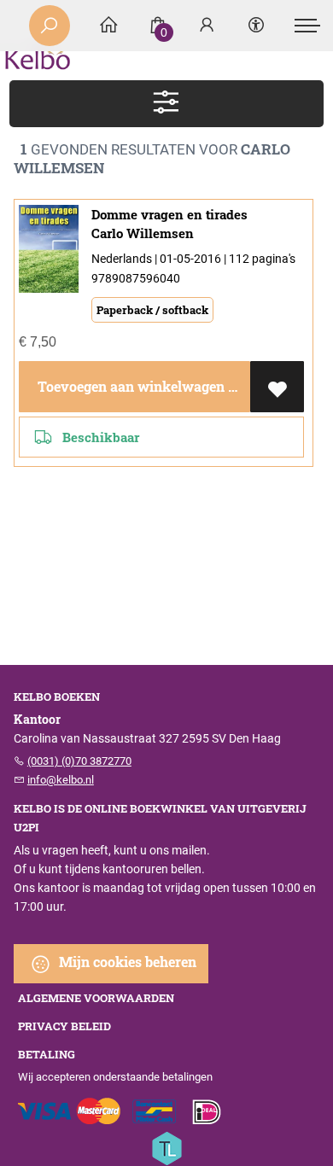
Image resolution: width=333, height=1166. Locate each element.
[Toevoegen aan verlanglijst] (277, 386)
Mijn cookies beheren (126, 962)
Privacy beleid (64, 1026)
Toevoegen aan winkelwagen (129, 386)
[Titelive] (166, 1146)
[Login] (206, 26)
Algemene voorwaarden (96, 998)
